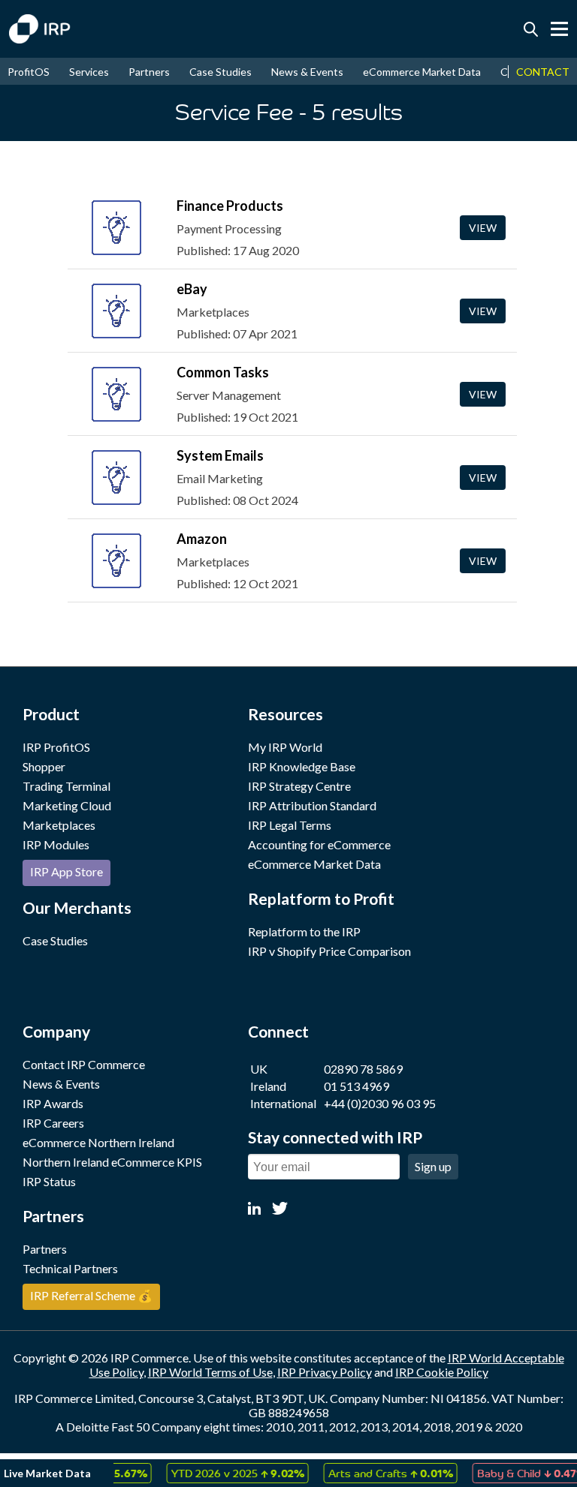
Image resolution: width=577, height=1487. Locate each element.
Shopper (44, 766)
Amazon (202, 538)
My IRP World (285, 747)
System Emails (220, 455)
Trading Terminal (66, 786)
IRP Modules (56, 844)
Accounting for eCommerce (319, 844)
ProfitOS (29, 71)
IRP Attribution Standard (312, 805)
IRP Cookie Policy (441, 1372)
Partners (149, 71)
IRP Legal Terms (289, 825)
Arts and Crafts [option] (378, 1472)
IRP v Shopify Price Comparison (329, 951)
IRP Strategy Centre (299, 786)
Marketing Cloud (67, 805)
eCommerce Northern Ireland (98, 1142)
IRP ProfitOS (56, 747)
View (483, 227)
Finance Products (230, 205)
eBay (192, 289)
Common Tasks (223, 372)
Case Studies (220, 71)
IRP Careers (53, 1123)
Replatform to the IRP (304, 931)
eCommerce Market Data (422, 71)
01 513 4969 (356, 1086)
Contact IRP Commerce (84, 1064)
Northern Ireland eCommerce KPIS (112, 1162)
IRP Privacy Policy (324, 1372)
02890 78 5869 (363, 1069)
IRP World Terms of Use (210, 1372)
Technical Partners (70, 1268)
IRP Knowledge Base (301, 766)
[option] (226, 1473)
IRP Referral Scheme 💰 (91, 1295)
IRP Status (49, 1181)
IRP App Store (66, 871)
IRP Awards (53, 1103)
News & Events (307, 71)
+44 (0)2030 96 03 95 (380, 1103)
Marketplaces (59, 825)
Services (89, 71)
